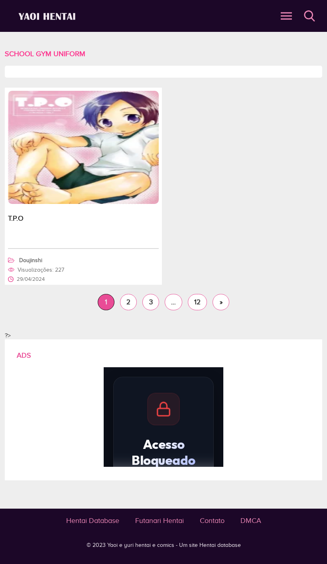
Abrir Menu (286, 16)
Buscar (309, 16)
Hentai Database (92, 521)
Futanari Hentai (159, 521)
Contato (212, 521)
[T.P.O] (83, 202)
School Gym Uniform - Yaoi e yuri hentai (48, 16)
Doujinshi (30, 260)
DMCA (250, 521)
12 (197, 302)
